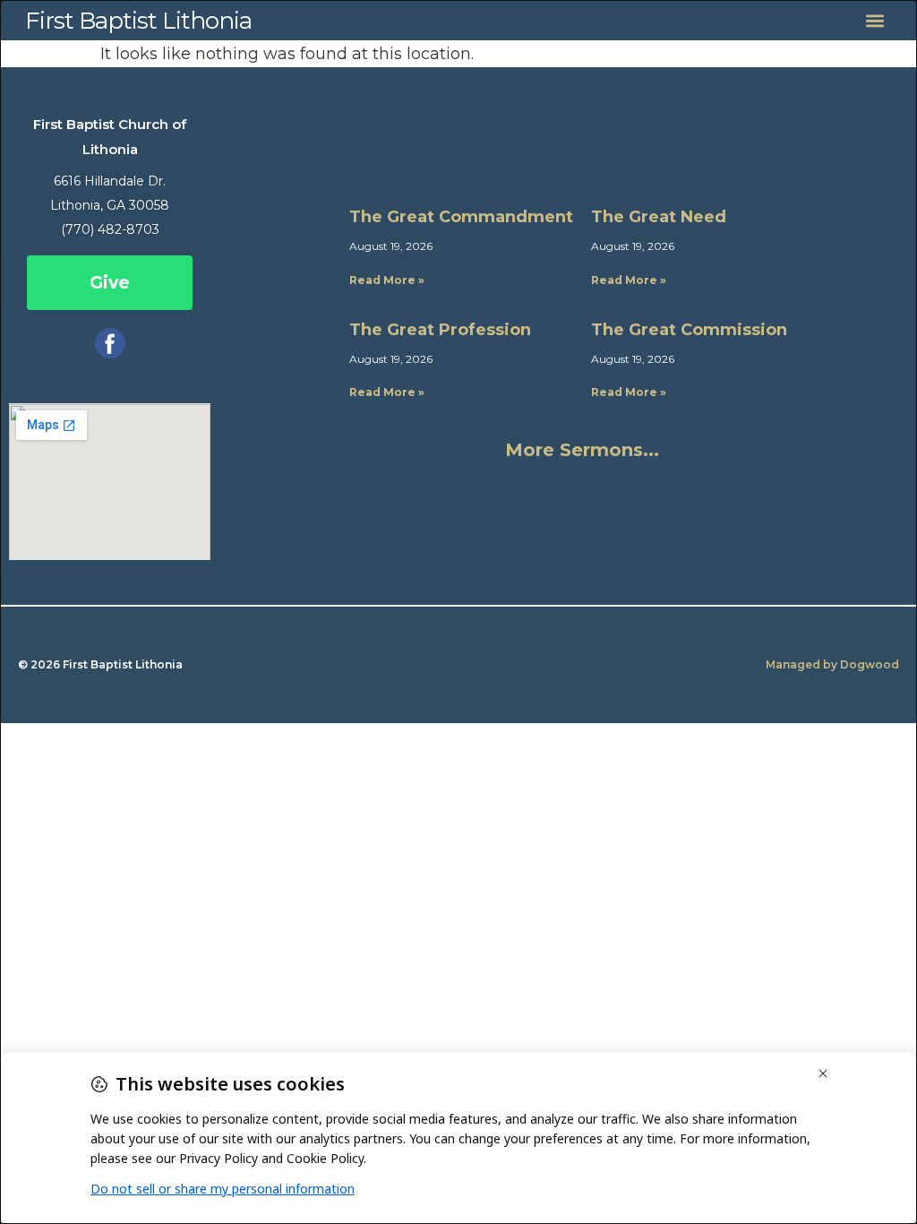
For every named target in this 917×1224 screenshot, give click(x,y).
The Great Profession (440, 330)
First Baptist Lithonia (138, 20)
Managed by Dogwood (832, 664)
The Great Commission (689, 330)
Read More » (386, 280)
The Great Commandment (461, 217)
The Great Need (658, 217)
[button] (874, 20)
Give (110, 282)
